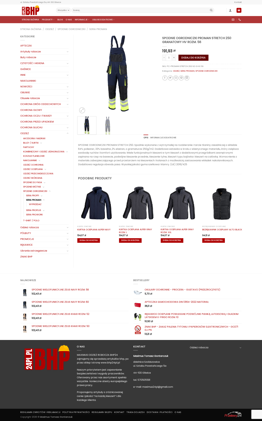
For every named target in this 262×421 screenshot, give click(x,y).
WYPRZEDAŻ (35, 204)
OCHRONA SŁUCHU (31, 127)
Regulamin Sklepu (102, 412)
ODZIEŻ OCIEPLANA (33, 169)
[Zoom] (82, 110)
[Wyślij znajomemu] (175, 77)
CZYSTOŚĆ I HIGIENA (32, 63)
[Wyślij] (211, 10)
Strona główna (30, 19)
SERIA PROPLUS (33, 210)
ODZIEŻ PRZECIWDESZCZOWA (38, 173)
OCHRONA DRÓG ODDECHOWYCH (40, 104)
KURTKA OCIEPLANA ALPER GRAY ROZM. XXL (177, 231)
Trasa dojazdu (135, 412)
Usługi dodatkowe (102, 19)
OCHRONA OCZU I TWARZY (36, 116)
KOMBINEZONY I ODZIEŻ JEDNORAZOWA (43, 151)
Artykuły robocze (30, 51)
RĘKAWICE (26, 245)
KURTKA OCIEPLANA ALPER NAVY (94, 229)
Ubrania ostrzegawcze (33, 250)
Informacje (81, 19)
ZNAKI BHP (26, 256)
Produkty (47, 19)
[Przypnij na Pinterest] (181, 77)
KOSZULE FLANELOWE (34, 155)
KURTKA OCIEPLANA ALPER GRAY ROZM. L (135, 231)
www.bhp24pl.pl (110, 362)
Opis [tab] (146, 137)
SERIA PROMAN (98, 29)
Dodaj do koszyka (193, 57)
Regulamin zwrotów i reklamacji (40, 412)
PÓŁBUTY (25, 233)
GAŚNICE (25, 69)
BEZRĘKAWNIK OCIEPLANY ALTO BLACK (222, 229)
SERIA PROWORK (34, 214)
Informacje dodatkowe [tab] (163, 137)
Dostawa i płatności (160, 412)
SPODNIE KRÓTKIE (32, 186)
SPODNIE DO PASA (32, 182)
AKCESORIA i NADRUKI (34, 138)
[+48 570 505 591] (240, 20)
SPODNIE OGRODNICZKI (71, 29)
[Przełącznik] (67, 51)
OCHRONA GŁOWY (31, 110)
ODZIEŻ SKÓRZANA (32, 177)
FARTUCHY (28, 147)
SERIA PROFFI (32, 195)
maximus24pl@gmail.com (157, 387)
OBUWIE (25, 92)
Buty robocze (28, 57)
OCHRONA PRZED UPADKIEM (37, 121)
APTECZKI (26, 45)
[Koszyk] (239, 10)
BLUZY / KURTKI (31, 142)
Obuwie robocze (30, 98)
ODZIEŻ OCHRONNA (33, 164)
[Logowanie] (230, 10)
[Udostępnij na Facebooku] (164, 77)
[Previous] (83, 74)
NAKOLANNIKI (28, 81)
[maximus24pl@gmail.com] (233, 20)
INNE (23, 75)
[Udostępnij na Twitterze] (170, 77)
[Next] (152, 74)
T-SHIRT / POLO (31, 220)
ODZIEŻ (49, 29)
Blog (60, 19)
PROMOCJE (27, 239)
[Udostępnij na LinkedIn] (186, 77)
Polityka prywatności (76, 412)
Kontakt (238, 2)
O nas (69, 19)
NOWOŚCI (26, 86)
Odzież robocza (29, 227)
